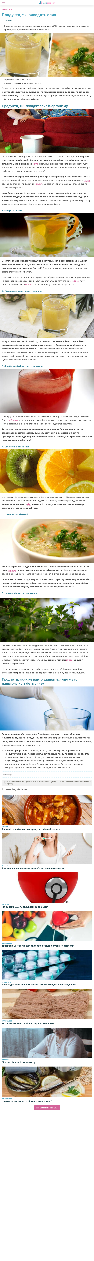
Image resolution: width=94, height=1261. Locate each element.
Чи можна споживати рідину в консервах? (27, 1101)
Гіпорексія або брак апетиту (18, 1062)
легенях (87, 180)
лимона (29, 284)
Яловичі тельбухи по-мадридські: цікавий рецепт (31, 829)
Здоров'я (6, 865)
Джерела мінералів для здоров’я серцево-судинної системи (38, 945)
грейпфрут (13, 420)
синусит (38, 184)
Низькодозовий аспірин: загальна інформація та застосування (39, 984)
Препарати (6, 982)
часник (12, 570)
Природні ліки (7, 9)
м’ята (69, 660)
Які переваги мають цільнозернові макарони (28, 1023)
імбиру (75, 281)
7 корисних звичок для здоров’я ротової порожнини (33, 868)
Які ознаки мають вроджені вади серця (25, 907)
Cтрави (5, 827)
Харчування (7, 943)
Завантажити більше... (47, 1108)
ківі (28, 504)
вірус (35, 164)
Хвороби (5, 904)
